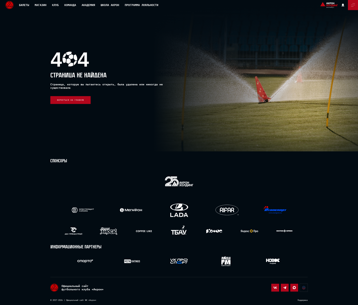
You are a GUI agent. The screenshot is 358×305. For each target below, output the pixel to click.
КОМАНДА (70, 5)
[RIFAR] (227, 210)
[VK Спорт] (179, 261)
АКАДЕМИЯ (88, 5)
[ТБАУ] (179, 231)
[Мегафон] (131, 210)
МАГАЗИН (40, 5)
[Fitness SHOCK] (108, 231)
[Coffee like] (144, 231)
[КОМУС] (214, 231)
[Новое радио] (273, 261)
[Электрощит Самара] (83, 210)
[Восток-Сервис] (284, 231)
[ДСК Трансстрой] (73, 231)
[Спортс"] (85, 261)
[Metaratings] (132, 261)
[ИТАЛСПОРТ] (275, 210)
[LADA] (179, 210)
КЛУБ (55, 5)
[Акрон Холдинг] (179, 182)
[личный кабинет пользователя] (343, 5)
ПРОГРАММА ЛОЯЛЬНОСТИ (141, 5)
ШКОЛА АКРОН (110, 5)
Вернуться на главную (70, 100)
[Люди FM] (226, 261)
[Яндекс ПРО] (249, 231)
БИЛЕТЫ (24, 5)
